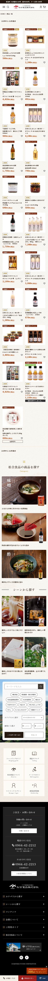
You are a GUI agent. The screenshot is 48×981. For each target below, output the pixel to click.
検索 (40, 686)
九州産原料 (27, 700)
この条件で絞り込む (14, 735)
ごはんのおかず (21, 710)
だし (9, 710)
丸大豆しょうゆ (35, 705)
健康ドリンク (36, 710)
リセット (34, 735)
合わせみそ (12, 705)
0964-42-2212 (25, 845)
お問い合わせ (24, 831)
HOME (3, 14)
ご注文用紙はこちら (24, 873)
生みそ (23, 705)
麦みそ (38, 700)
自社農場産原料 (13, 700)
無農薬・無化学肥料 (29, 694)
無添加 (15, 694)
